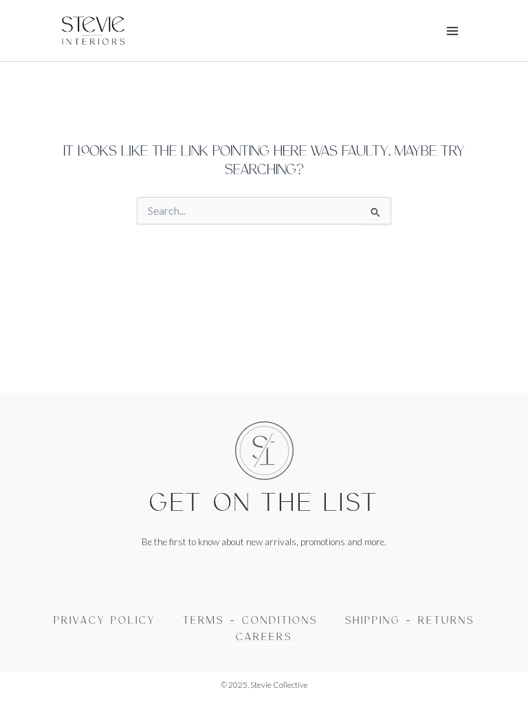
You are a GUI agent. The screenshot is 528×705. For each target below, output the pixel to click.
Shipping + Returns (409, 619)
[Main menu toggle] (452, 30)
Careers (264, 636)
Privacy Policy (104, 619)
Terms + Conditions (250, 619)
